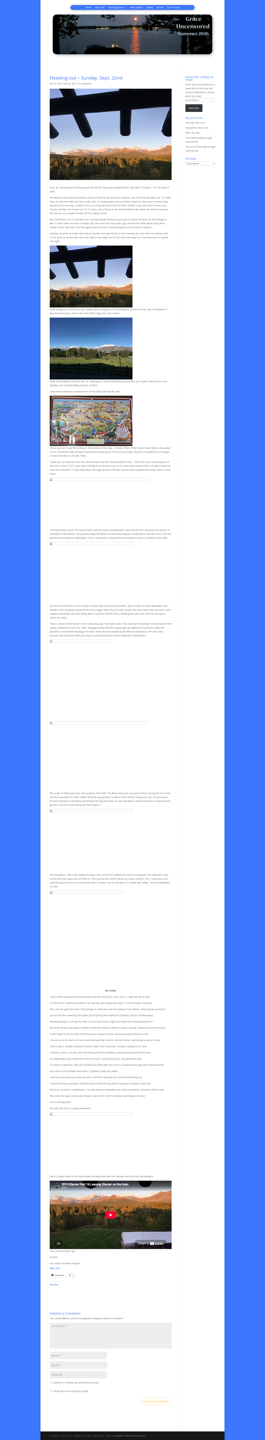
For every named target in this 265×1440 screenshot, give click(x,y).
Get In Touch (173, 7)
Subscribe (194, 107)
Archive (160, 7)
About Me (100, 7)
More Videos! (136, 7)
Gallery (149, 7)
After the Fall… (193, 132)
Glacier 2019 (70, 83)
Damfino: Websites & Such (130, 1435)
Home (88, 7)
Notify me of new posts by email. (70, 1391)
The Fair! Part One (195, 122)
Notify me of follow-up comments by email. (76, 1382)
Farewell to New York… (197, 127)
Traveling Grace (115, 7)
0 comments (85, 83)
